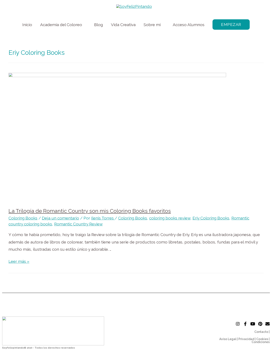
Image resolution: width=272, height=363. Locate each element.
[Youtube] (253, 324)
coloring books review (169, 218)
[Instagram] (238, 324)
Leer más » (18, 261)
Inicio (27, 24)
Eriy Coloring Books (211, 218)
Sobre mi (152, 24)
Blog (98, 24)
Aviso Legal (227, 339)
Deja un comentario (60, 218)
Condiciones (261, 342)
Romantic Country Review (78, 224)
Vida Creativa (123, 24)
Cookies (262, 339)
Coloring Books (22, 218)
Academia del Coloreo (61, 24)
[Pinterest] (260, 324)
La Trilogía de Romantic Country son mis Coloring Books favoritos (89, 211)
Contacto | (262, 331)
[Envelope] (267, 324)
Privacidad (246, 339)
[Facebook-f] (245, 324)
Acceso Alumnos (188, 24)
